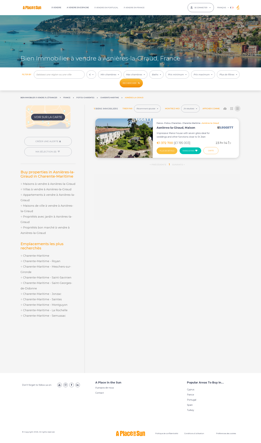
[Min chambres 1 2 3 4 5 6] (110, 74)
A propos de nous (104, 387)
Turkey (190, 410)
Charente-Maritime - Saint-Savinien (46, 277)
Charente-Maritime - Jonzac (41, 294)
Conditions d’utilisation (194, 433)
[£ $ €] (91, 74)
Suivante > (178, 164)
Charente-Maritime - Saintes (42, 299)
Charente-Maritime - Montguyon (45, 304)
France (160, 123)
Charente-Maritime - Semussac (44, 315)
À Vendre (56, 7)
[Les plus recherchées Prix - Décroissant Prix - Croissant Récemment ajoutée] (147, 108)
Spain (190, 405)
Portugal (191, 399)
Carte (211, 151)
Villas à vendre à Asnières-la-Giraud (46, 189)
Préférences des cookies (226, 433)
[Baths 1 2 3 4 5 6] (156, 74)
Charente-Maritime (35, 255)
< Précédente (158, 164)
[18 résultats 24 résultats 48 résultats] (190, 108)
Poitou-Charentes (172, 123)
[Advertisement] (48, 346)
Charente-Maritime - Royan (41, 261)
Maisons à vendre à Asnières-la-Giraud (48, 184)
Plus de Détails (167, 151)
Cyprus (190, 389)
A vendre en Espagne (78, 7)
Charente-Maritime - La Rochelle (45, 310)
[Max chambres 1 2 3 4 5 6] (135, 74)
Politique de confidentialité (166, 433)
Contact (99, 392)
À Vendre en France (134, 7)
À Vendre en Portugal (106, 7)
